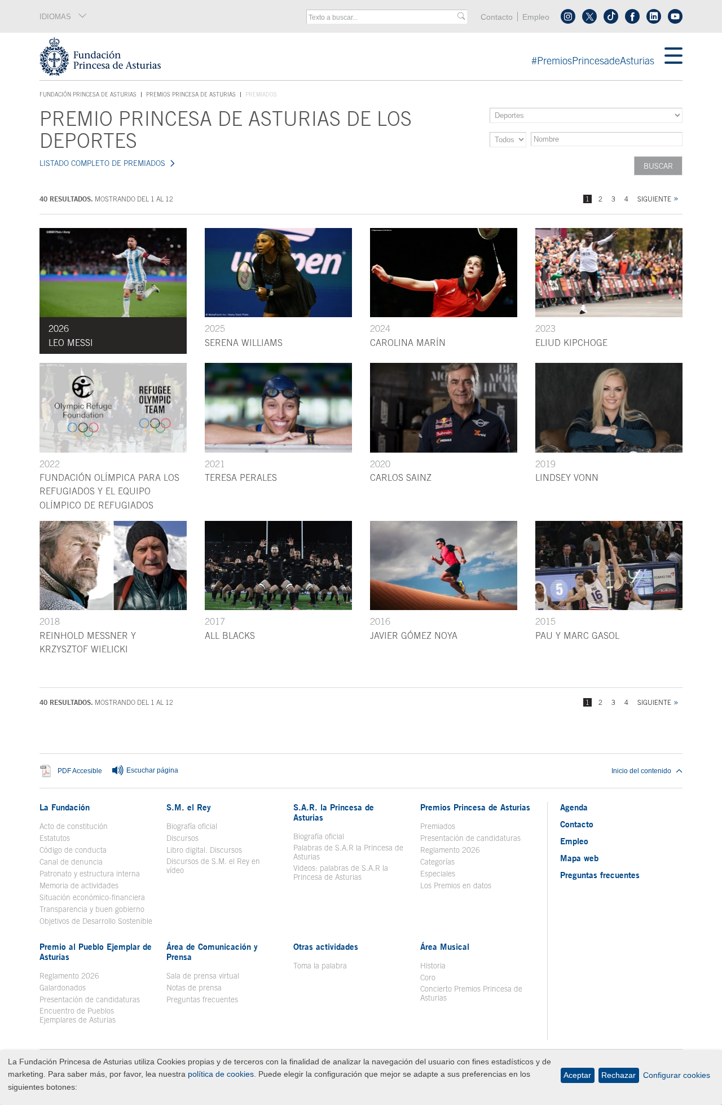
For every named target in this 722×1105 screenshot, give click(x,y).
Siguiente (654, 199)
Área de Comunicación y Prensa (212, 951)
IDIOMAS (55, 16)
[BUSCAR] (461, 16)
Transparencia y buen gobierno (91, 909)
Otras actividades (325, 946)
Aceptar (577, 1075)
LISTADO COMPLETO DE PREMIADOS (102, 163)
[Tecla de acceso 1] (351, 56)
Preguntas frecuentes (202, 999)
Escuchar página (151, 770)
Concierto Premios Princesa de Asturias (471, 993)
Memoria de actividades (78, 885)
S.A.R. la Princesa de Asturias (333, 812)
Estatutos (54, 838)
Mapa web (579, 858)
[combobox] (383, 17)
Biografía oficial (191, 826)
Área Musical (444, 946)
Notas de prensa (194, 987)
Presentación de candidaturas (470, 838)
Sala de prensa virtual (202, 975)
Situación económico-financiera (92, 897)
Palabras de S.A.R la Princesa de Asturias (348, 852)
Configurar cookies (676, 1075)
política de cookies (221, 1073)
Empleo (535, 17)
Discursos (182, 838)
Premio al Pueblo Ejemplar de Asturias (95, 951)
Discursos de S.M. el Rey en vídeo (219, 866)
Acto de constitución (73, 826)
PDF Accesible (80, 770)
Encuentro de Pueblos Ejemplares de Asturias (77, 1015)
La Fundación (64, 807)
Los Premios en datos (455, 885)
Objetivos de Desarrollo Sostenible (95, 921)
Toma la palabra (320, 965)
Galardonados (62, 987)
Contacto (497, 17)
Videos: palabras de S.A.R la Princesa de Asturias (340, 872)
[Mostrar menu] (673, 56)
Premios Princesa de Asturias (191, 94)
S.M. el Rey (188, 807)
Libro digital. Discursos (204, 849)
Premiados (437, 826)
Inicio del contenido (641, 771)
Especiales (437, 873)
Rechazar (618, 1075)
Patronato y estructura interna (89, 873)
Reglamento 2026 (450, 849)
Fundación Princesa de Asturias (88, 95)
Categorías (437, 861)
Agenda (574, 807)
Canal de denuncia (71, 861)
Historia (433, 965)
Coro (427, 977)
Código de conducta (73, 849)
